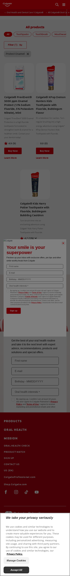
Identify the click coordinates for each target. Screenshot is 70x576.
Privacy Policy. (15, 554)
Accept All (16, 570)
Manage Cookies (16, 560)
